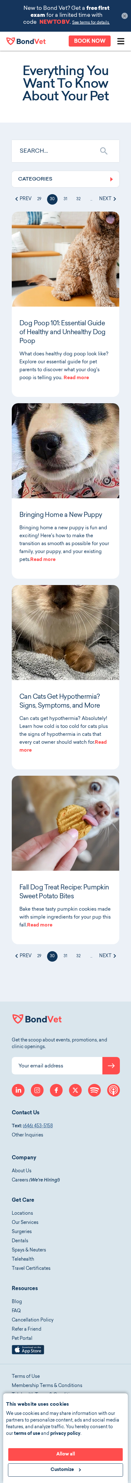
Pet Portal (22, 1339)
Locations (22, 1214)
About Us (21, 1171)
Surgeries (22, 1232)
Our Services (25, 1223)
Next (106, 199)
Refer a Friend (26, 1329)
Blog (17, 1302)
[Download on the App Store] (28, 1353)
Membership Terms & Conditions (47, 1386)
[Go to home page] (26, 41)
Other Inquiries (27, 1135)
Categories (35, 179)
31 (65, 199)
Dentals (20, 1241)
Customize (62, 1470)
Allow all (65, 1454)
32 (78, 199)
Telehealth (23, 1259)
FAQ (16, 1311)
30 (52, 199)
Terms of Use (26, 1377)
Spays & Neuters (29, 1250)
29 (39, 199)
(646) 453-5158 (38, 1126)
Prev (25, 199)
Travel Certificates (31, 1269)
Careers (36, 1180)
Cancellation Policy (32, 1320)
